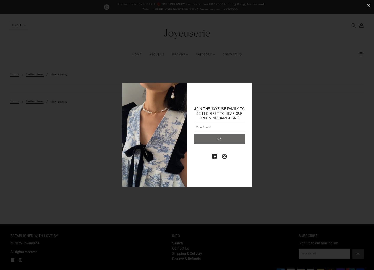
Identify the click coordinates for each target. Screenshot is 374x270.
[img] (214, 156)
